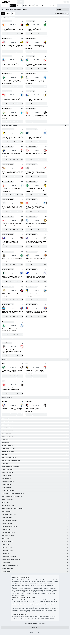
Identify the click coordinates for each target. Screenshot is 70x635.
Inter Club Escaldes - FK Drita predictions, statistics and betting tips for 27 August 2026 (35, 278)
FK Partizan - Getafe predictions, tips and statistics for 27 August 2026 (12, 312)
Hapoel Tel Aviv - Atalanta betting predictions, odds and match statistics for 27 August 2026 (36, 208)
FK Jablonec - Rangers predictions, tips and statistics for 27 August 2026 (12, 277)
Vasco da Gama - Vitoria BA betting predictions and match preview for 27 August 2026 (34, 372)
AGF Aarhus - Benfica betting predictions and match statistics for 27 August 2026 (12, 63)
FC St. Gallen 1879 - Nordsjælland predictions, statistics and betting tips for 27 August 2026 (35, 190)
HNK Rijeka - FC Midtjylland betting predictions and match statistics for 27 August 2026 (12, 295)
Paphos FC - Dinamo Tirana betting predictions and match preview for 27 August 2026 (34, 295)
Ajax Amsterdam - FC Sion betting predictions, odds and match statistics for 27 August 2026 (36, 172)
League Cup (5, 401)
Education (38, 1)
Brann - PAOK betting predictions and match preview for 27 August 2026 (11, 224)
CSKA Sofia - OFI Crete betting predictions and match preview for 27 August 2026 (36, 116)
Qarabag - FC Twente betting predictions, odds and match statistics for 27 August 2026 (12, 172)
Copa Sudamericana (6, 342)
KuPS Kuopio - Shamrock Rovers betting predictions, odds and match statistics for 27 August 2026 (12, 137)
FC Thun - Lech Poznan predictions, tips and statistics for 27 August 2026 (12, 98)
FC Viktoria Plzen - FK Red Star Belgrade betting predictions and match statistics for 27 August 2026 (35, 64)
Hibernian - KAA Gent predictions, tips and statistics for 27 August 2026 (12, 329)
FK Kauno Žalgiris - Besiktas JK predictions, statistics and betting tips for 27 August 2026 (12, 29)
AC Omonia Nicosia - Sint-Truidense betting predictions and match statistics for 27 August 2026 (12, 82)
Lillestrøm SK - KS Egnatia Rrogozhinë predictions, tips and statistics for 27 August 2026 (34, 29)
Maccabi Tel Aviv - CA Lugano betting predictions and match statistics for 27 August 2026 (12, 155)
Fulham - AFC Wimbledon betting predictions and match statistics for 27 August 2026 (35, 410)
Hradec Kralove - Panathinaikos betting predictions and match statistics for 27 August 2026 (12, 260)
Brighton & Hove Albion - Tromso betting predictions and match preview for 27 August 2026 (35, 225)
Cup (3, 363)
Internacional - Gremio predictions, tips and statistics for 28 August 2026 (12, 388)
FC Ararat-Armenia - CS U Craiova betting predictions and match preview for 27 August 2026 (35, 82)
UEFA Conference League (7, 129)
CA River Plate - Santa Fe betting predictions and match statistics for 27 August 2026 (12, 351)
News (14, 1)
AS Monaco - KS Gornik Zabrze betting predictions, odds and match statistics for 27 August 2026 (12, 190)
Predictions (20, 1)
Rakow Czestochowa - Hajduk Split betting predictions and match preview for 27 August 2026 (36, 313)
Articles (32, 1)
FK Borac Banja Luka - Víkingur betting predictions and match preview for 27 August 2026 (35, 260)
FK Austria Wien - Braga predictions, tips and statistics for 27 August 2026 (35, 242)
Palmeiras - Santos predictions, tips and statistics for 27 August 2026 (12, 371)
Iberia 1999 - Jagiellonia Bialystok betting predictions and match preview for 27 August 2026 (35, 47)
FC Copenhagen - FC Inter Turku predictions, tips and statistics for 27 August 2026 (11, 243)
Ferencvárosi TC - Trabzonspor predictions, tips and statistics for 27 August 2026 (11, 117)
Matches (27, 1)
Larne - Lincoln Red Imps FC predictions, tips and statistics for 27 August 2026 (35, 154)
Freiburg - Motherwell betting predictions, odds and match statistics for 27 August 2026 (12, 208)
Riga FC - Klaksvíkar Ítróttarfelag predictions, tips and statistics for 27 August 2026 (34, 137)
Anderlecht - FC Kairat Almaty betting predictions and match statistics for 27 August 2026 (35, 99)
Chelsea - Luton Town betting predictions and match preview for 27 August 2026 (12, 409)
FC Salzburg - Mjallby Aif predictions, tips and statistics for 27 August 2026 (12, 46)
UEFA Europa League (6, 21)
